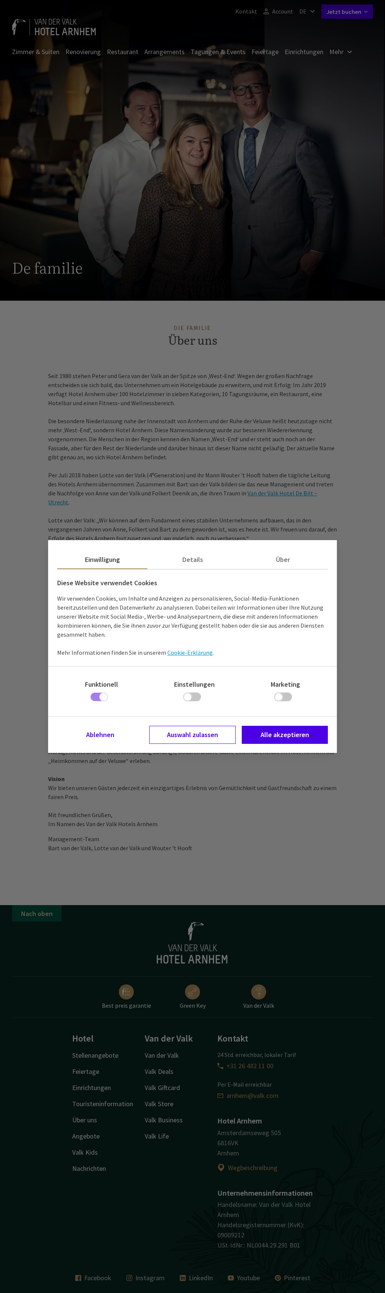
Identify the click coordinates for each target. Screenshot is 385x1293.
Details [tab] (192, 559)
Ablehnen (100, 734)
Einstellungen (194, 684)
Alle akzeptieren (285, 734)
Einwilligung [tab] (102, 559)
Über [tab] (283, 559)
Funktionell (101, 684)
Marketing (285, 684)
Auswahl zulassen (192, 734)
